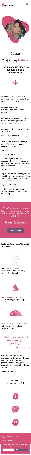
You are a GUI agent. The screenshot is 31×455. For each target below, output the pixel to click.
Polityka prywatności (8, 440)
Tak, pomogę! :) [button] (8, 449)
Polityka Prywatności (21, 449)
